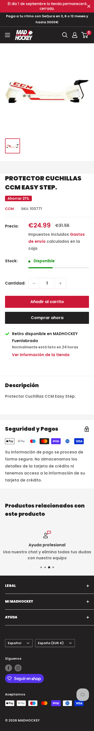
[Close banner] (89, 6)
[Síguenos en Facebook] (8, 667)
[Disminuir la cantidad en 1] (34, 283)
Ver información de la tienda (40, 354)
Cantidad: (15, 283)
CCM (9, 208)
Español (14, 643)
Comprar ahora (47, 318)
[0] (85, 35)
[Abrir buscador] (65, 35)
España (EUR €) (51, 643)
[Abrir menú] (7, 35)
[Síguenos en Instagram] (18, 667)
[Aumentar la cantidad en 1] (60, 283)
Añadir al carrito (47, 302)
